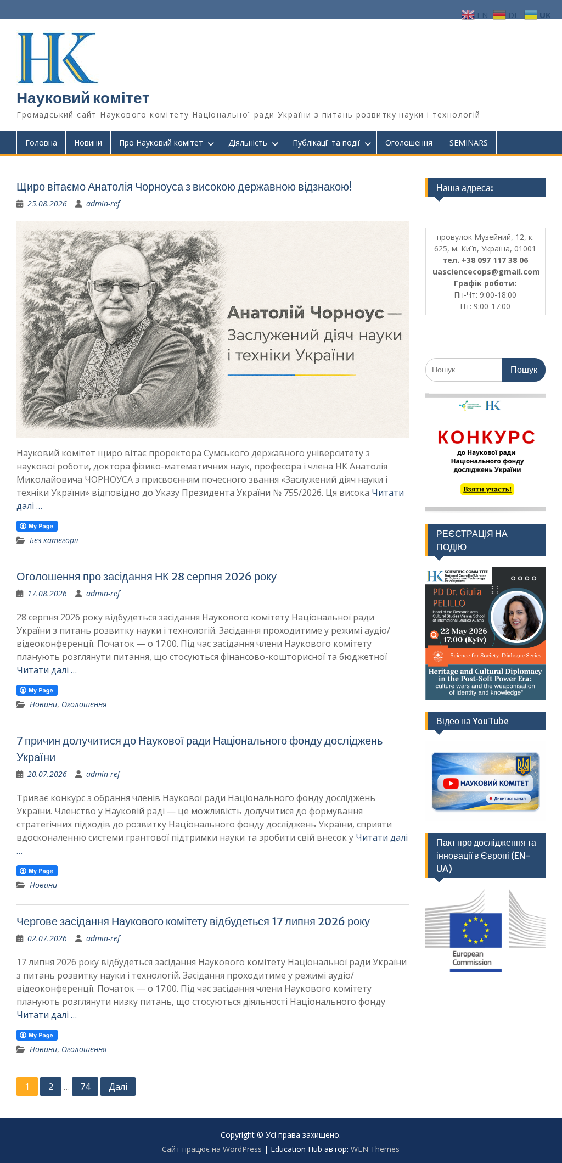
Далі (118, 1087)
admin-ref (103, 203)
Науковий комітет (83, 98)
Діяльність (247, 142)
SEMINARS (468, 142)
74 (85, 1087)
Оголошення (408, 142)
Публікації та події (326, 142)
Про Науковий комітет (161, 142)
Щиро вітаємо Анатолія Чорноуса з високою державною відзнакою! (184, 186)
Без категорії (54, 540)
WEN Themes (375, 1149)
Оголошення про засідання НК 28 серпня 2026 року (146, 576)
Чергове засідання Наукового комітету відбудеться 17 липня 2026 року (193, 921)
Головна (41, 142)
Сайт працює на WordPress (212, 1149)
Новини (88, 142)
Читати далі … (46, 670)
